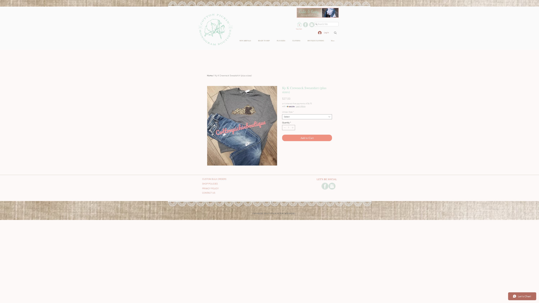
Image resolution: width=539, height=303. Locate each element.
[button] (299, 24)
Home (210, 75)
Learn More (300, 106)
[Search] (335, 33)
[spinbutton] (288, 127)
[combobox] (307, 116)
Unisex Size (288, 112)
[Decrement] (284, 127)
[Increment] (293, 127)
